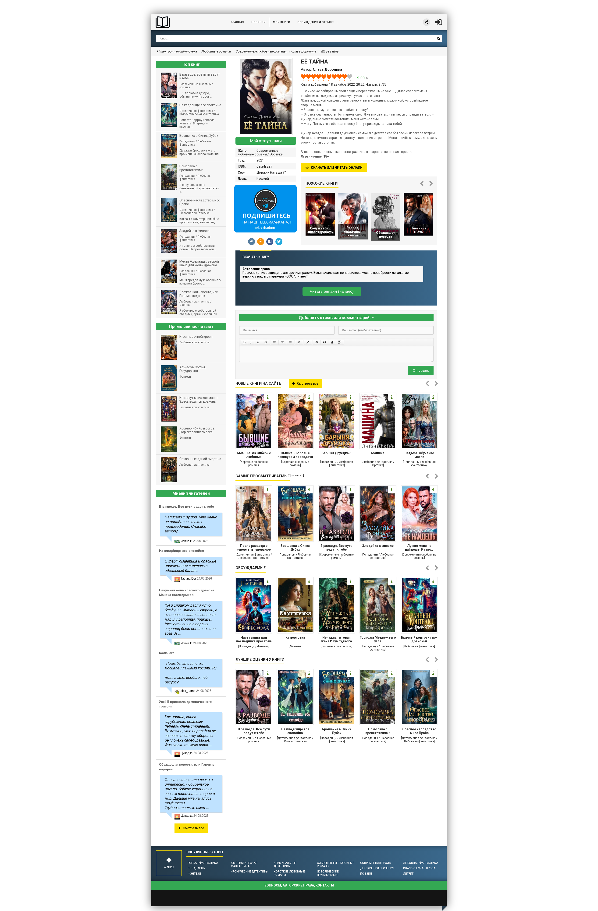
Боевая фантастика (203, 863)
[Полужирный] (244, 342)
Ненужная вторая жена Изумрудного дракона (336, 640)
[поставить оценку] (306, 77)
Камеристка (295, 637)
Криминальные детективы (285, 864)
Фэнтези (194, 873)
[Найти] (438, 38)
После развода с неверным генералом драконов (253, 548)
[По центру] (282, 342)
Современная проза (375, 863)
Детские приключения (377, 868)
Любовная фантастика (420, 863)
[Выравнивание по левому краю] (275, 342)
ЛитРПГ (408, 873)
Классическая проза (419, 868)
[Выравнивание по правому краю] (290, 342)
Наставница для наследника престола (254, 639)
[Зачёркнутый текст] (266, 342)
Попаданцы (196, 868)
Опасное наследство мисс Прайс (419, 731)
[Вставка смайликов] (299, 342)
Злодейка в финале (378, 546)
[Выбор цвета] (308, 342)
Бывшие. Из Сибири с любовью (254, 455)
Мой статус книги (266, 140)
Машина (377, 453)
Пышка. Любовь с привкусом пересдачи (295, 455)
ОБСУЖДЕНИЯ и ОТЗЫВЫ (315, 22)
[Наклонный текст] (251, 342)
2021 (260, 160)
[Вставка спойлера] (340, 342)
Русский (262, 178)
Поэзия (366, 873)
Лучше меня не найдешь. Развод (419, 547)
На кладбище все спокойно (295, 731)
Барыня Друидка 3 (336, 453)
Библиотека (186, 22)
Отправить (421, 370)
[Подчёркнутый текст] (258, 342)
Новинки (258, 22)
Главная (237, 22)
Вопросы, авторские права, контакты (299, 885)
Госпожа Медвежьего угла (378, 639)
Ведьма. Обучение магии (419, 455)
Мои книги (281, 22)
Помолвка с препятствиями (377, 731)
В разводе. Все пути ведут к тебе (336, 547)
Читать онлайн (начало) (332, 291)
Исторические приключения (328, 873)
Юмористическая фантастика (244, 864)
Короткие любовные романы (289, 873)
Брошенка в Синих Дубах (295, 547)
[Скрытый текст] (317, 342)
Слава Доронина (303, 51)
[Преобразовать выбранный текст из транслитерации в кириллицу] (332, 342)
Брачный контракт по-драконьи (419, 639)
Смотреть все (307, 383)
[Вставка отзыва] (324, 342)
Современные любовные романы (258, 152)
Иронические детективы (249, 871)
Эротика (276, 154)
